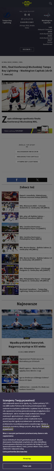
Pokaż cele (27, 466)
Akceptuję (27, 458)
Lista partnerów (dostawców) (15, 452)
